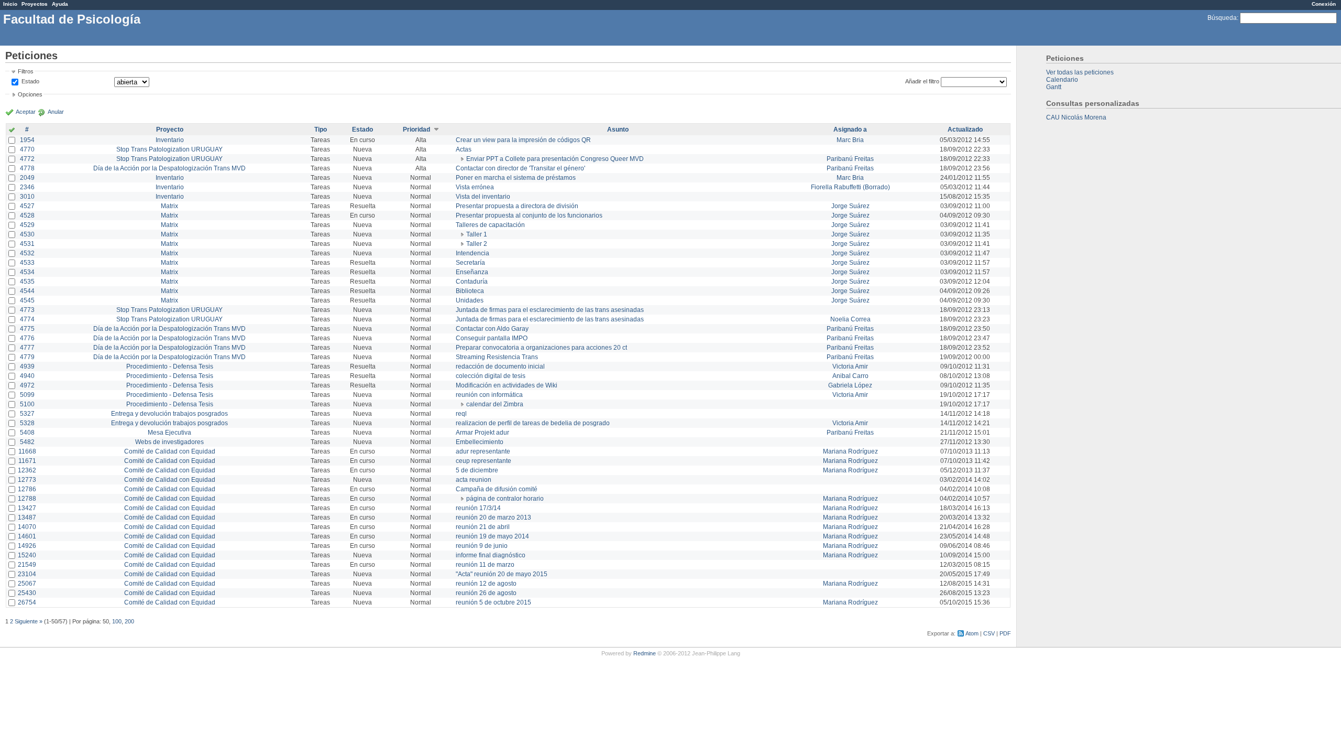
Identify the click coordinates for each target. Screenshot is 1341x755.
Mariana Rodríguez (850, 451)
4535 (27, 281)
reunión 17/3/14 (478, 508)
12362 (27, 470)
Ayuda (60, 4)
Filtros (26, 71)
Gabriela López (850, 385)
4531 (27, 243)
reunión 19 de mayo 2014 (492, 536)
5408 (27, 432)
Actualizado (965, 129)
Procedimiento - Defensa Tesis (169, 366)
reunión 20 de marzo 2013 (493, 517)
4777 (27, 347)
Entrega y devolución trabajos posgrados (169, 413)
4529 (27, 225)
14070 (27, 527)
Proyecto (169, 129)
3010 (27, 196)
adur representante (483, 451)
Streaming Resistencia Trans (497, 357)
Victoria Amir (850, 366)
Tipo (320, 129)
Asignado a (850, 129)
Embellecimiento (479, 442)
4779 (27, 357)
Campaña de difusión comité (496, 489)
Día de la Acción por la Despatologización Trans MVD (169, 168)
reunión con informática (489, 394)
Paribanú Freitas (850, 159)
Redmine (644, 653)
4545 (27, 300)
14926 (27, 545)
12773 (27, 479)
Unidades (469, 300)
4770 (27, 149)
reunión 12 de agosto (486, 583)
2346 (27, 187)
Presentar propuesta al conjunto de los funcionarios (529, 215)
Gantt (1053, 87)
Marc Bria (850, 140)
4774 (27, 319)
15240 (27, 555)
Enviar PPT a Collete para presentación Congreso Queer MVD (555, 159)
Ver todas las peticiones (1080, 72)
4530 (27, 234)
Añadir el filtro (922, 81)
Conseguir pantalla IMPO (491, 338)
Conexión (1324, 4)
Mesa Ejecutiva (169, 432)
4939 (27, 366)
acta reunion (473, 479)
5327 (27, 413)
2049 (27, 177)
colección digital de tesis (490, 376)
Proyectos (34, 4)
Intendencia (472, 253)
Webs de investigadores (169, 442)
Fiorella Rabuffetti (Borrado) (850, 187)
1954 (27, 140)
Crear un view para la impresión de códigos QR (523, 140)
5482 (27, 442)
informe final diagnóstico (490, 555)
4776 (27, 338)
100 (117, 621)
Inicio (10, 4)
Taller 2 (476, 243)
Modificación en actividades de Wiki (506, 385)
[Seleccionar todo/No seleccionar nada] (12, 130)
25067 (27, 583)
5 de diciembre (477, 470)
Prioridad (416, 129)
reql (461, 413)
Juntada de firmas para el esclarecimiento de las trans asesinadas (550, 310)
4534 (27, 272)
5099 (27, 394)
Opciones (30, 94)
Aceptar (26, 112)
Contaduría (472, 281)
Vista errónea (475, 187)
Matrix (169, 206)
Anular (56, 112)
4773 (27, 310)
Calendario (1062, 79)
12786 (27, 489)
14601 (27, 536)
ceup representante (483, 461)
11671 (27, 461)
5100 (27, 404)
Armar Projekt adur (482, 432)
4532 (27, 253)
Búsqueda (1222, 17)
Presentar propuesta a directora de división (517, 206)
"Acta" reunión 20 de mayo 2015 (501, 574)
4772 (27, 159)
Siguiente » (28, 621)
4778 (27, 168)
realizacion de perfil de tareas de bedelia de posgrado (533, 423)
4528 (27, 215)
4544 (27, 291)
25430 (27, 593)
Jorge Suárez (850, 206)
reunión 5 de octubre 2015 (493, 602)
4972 (27, 385)
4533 (27, 262)
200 (129, 621)
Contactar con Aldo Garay (492, 328)
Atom (972, 633)
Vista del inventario (483, 196)
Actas (463, 149)
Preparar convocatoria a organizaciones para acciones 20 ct (541, 347)
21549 (27, 564)
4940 (27, 376)
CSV (989, 633)
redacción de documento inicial (500, 366)
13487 (27, 517)
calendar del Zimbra (494, 404)
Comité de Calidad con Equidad (169, 451)
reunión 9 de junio (482, 545)
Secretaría (470, 262)
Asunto (618, 129)
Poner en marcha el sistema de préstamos (516, 177)
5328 (27, 423)
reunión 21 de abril (483, 527)
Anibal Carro (850, 376)
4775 (27, 328)
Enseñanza (472, 272)
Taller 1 (476, 234)
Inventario (170, 140)
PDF (1005, 633)
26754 (27, 602)
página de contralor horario (505, 498)
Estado (30, 81)
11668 (27, 451)
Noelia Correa (850, 319)
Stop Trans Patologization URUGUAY (169, 149)
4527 (27, 206)
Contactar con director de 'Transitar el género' (520, 168)
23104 (27, 574)
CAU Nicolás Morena (1076, 117)
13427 (27, 508)
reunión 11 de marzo (485, 564)
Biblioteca (470, 291)
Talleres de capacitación (490, 225)
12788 (27, 498)
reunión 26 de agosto (486, 593)
